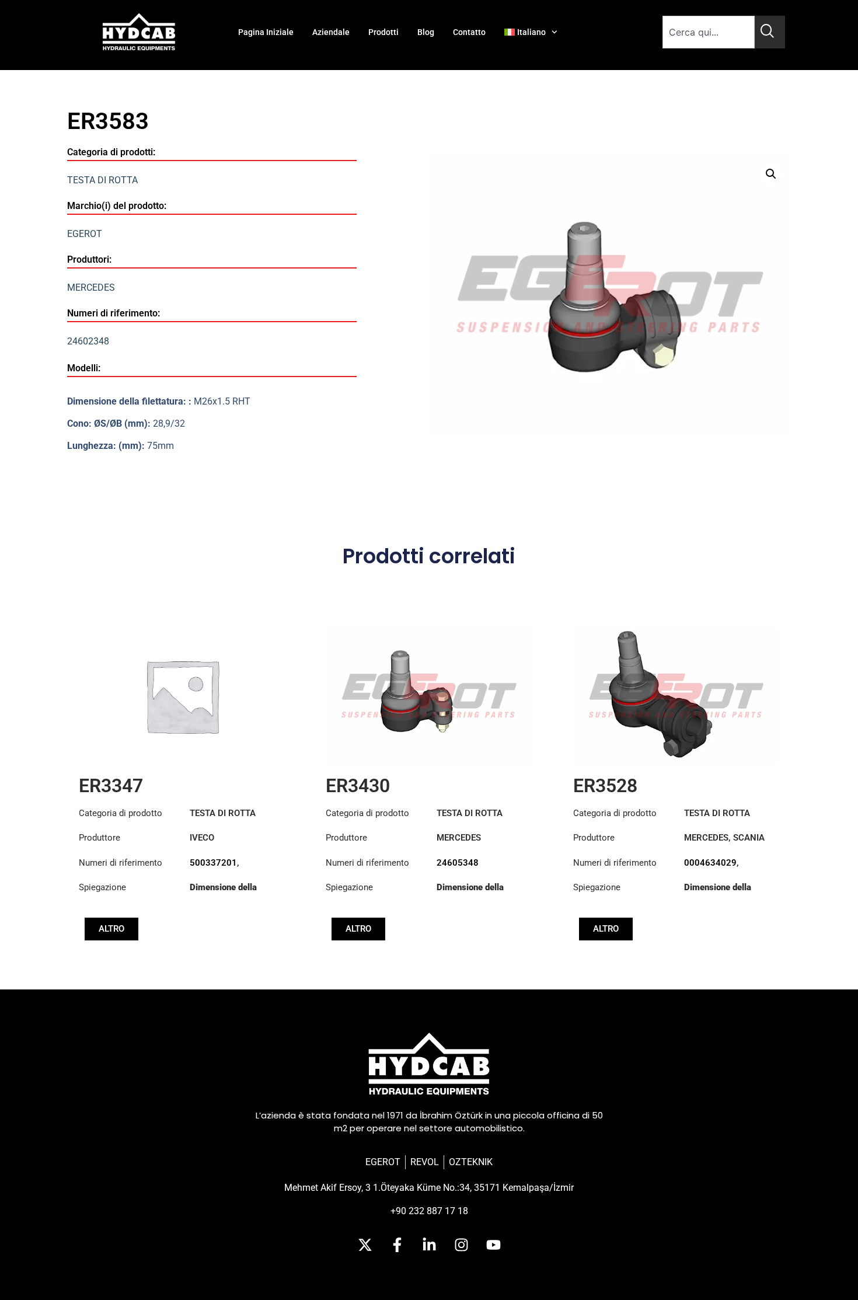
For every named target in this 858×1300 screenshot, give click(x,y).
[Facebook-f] (396, 1244)
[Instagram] (461, 1244)
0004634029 (710, 863)
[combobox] (708, 32)
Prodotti (383, 32)
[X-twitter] (364, 1244)
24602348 (88, 341)
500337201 (213, 863)
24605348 (458, 863)
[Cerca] (770, 32)
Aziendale (331, 32)
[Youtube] (493, 1244)
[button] (771, 173)
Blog (425, 32)
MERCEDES (91, 287)
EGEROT (84, 233)
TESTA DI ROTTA (102, 180)
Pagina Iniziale (266, 32)
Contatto (469, 32)
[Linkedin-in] (429, 1244)
